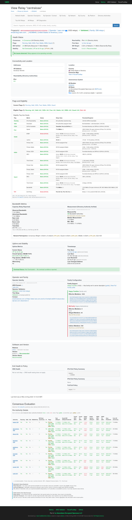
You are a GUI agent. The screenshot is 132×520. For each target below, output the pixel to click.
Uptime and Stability (20, 243)
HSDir (46, 43)
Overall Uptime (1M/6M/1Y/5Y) (22, 254)
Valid (29, 43)
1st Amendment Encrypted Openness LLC (68, 513)
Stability (15, 48)
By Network (72, 16)
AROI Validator (111, 2)
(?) (22, 285)
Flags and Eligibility (19, 101)
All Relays (31, 20)
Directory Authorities (104, 16)
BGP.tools (98, 89)
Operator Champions (34, 16)
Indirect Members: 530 (76, 326)
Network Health (20, 16)
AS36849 (34, 11)
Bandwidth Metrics (19, 204)
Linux (60, 32)
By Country (81, 16)
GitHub (81, 510)
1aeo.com (15, 287)
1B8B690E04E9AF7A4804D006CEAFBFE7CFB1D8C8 (83, 322)
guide (107, 285)
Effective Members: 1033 (77, 294)
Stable (41, 43)
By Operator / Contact (50, 16)
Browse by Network (23, 11)
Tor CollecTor (20, 197)
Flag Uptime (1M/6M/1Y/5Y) (21, 258)
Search (116, 25)
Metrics (103, 2)
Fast (37, 43)
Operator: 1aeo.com (57, 30)
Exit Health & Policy (20, 366)
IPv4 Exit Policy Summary (76, 369)
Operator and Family (20, 277)
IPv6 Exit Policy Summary (76, 379)
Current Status (17, 250)
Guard (50, 43)
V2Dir (33, 43)
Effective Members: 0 (75, 309)
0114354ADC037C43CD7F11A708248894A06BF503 (83, 301)
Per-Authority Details (20, 410)
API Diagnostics (41, 20)
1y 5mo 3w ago (86, 43)
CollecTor (73, 209)
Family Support (72, 284)
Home (97, 2)
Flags (14, 43)
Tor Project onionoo (99, 516)
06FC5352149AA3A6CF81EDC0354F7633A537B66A (83, 320)
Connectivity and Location (22, 61)
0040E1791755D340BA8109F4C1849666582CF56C (83, 298)
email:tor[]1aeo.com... (19, 32)
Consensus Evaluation (23, 403)
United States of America (47, 32)
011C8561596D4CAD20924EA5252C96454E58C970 (83, 335)
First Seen (75, 43)
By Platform (91, 16)
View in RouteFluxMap (75, 74)
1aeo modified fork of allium (43, 516)
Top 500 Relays (20, 20)
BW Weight (75, 46)
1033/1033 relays (24, 291)
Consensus (16, 40)
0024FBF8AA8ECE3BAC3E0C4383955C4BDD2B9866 (83, 297)
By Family (63, 16)
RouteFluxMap (122, 2)
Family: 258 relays (97, 30)
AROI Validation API (20, 283)
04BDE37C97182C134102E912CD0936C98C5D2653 (83, 319)
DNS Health (16, 369)
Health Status (18, 37)
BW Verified (16, 46)
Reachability (76, 40)
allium (62, 516)
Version (74, 48)
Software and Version (20, 344)
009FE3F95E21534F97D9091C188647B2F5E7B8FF (83, 300)
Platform (15, 348)
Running (25, 43)
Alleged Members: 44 (76, 313)
